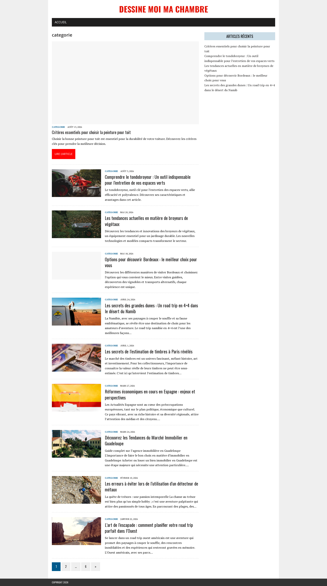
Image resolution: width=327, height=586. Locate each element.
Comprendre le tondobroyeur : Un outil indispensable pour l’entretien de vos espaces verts (148, 179)
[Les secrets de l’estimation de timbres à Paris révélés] (76, 369)
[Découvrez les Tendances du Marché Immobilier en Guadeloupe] (76, 455)
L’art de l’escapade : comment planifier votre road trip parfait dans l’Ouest (149, 527)
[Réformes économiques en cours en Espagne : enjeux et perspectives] (76, 409)
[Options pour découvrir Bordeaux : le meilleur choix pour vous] (76, 277)
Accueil (61, 22)
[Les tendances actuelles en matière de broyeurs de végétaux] (76, 236)
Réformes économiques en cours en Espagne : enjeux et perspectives (150, 394)
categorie (58, 127)
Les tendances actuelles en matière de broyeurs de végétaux (146, 220)
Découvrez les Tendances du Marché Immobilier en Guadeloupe (146, 440)
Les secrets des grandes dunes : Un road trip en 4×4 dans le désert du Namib (151, 308)
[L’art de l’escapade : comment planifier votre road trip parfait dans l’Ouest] (76, 542)
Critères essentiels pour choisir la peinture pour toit (91, 132)
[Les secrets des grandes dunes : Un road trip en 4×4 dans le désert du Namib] (76, 323)
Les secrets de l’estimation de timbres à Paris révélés (148, 351)
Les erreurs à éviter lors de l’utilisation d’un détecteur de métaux (151, 486)
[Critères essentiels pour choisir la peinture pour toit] (125, 121)
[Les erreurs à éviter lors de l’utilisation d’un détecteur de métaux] (76, 501)
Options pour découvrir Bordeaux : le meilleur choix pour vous (151, 262)
